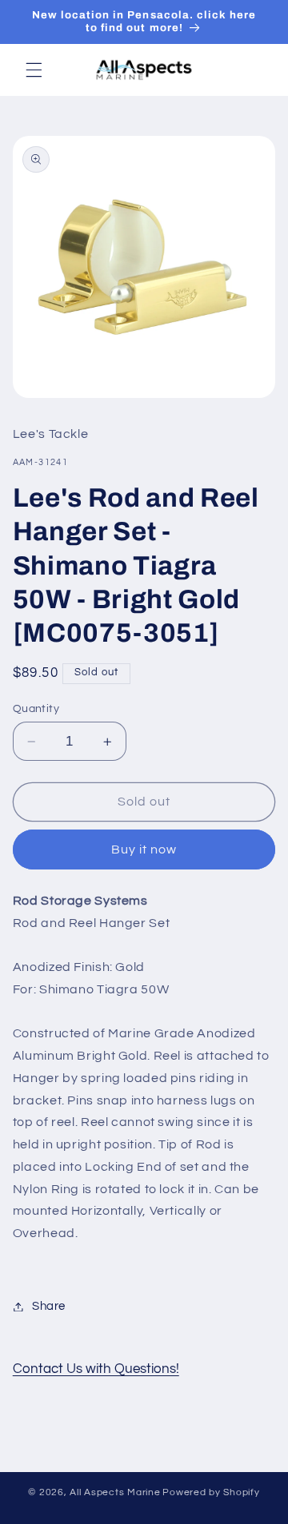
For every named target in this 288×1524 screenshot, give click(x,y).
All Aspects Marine (115, 1492)
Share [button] (49, 1306)
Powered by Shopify (210, 1492)
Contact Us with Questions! (96, 1369)
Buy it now (144, 849)
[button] (33, 69)
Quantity (36, 708)
